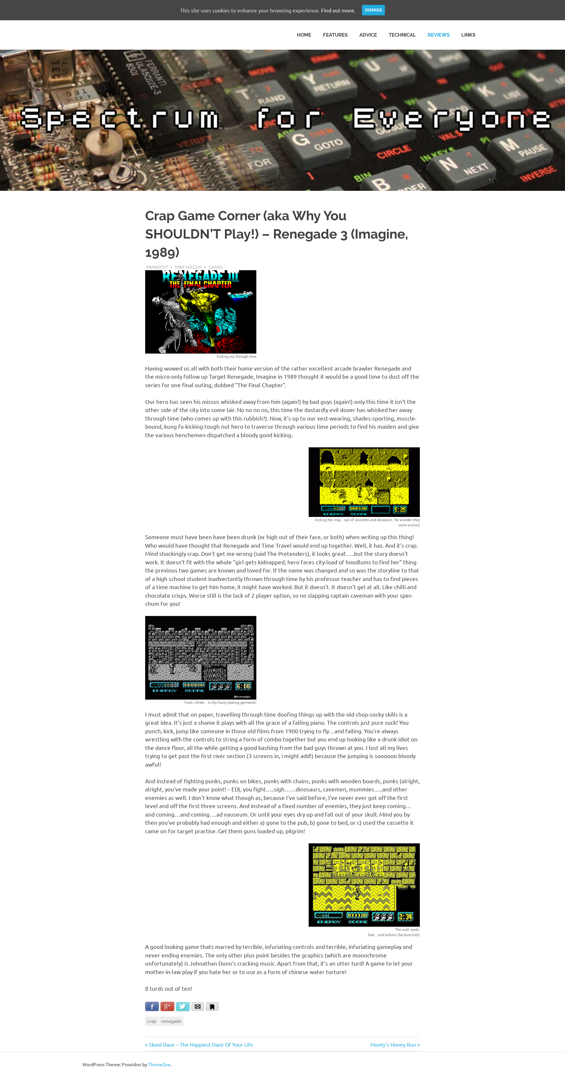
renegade (171, 1021)
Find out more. (338, 10)
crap (151, 1021)
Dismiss (373, 10)
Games (216, 267)
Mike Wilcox (188, 267)
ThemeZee (159, 1064)
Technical (402, 35)
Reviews (439, 35)
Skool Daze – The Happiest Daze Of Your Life (200, 1044)
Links (468, 35)
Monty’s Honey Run (393, 1044)
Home (304, 35)
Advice (368, 35)
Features (335, 35)
